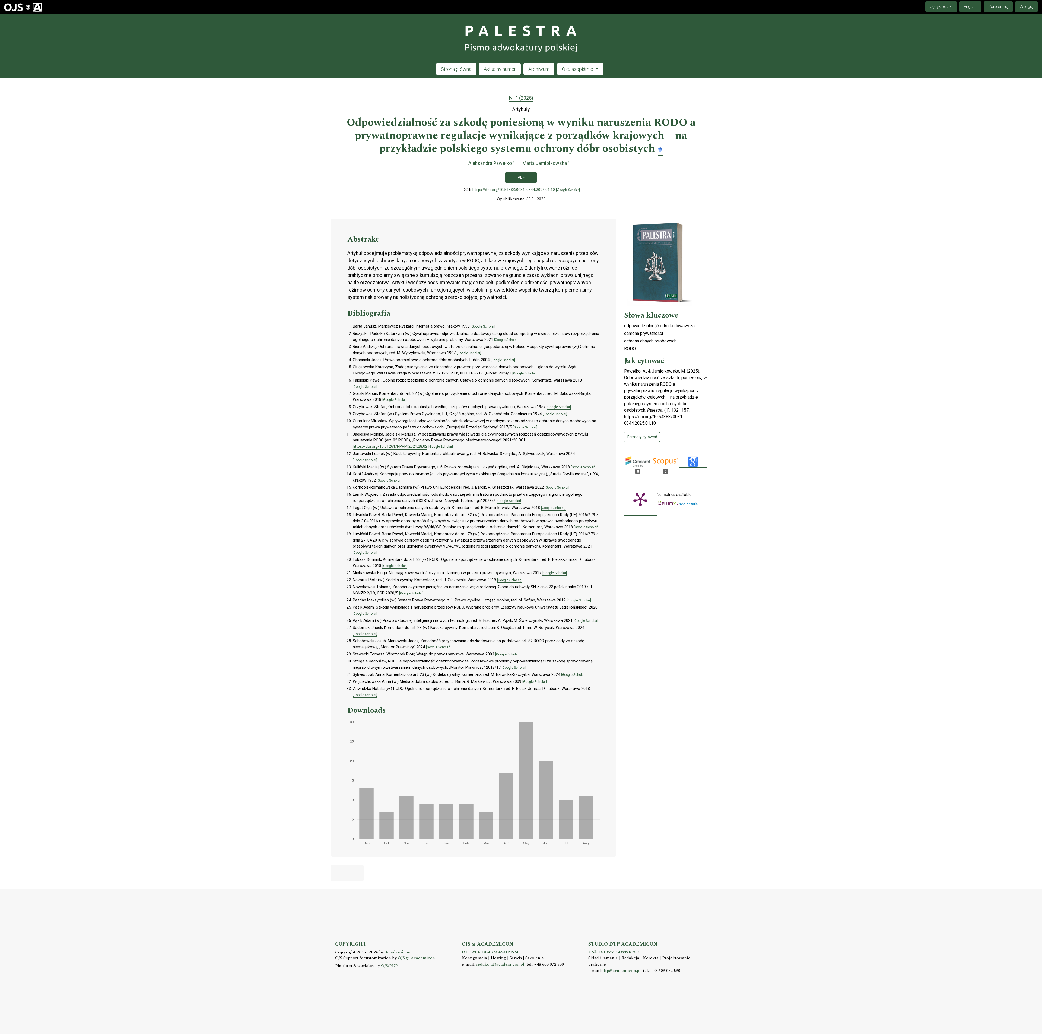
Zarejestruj (998, 6)
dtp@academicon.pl (622, 971)
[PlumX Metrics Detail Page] (640, 499)
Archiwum (538, 69)
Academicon (398, 952)
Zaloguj (1026, 6)
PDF (521, 177)
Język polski (941, 6)
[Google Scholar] (660, 149)
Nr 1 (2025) (521, 98)
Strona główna (456, 69)
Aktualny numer (500, 69)
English (970, 6)
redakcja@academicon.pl (500, 964)
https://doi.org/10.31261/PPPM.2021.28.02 (390, 446)
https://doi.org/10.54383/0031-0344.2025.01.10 (513, 190)
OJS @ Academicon (416, 958)
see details (688, 504)
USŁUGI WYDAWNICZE (613, 952)
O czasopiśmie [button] (578, 69)
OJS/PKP (389, 966)
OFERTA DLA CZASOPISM (490, 952)
